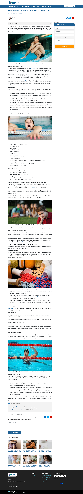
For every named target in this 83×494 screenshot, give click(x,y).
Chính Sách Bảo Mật (46, 475)
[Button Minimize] (50, 23)
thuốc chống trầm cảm (40, 296)
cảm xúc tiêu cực (22, 241)
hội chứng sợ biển (25, 80)
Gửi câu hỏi (64, 46)
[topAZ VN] (60, 484)
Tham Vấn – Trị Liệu (35, 6)
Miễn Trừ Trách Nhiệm (46, 481)
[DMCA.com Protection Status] (11, 491)
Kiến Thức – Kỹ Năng (24, 6)
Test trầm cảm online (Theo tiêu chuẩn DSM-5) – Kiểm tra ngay (45, 451)
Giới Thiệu (16, 6)
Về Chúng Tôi (33, 475)
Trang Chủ (10, 6)
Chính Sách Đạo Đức (46, 477)
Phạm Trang (14, 19)
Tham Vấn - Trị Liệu (17, 13)
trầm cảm (34, 187)
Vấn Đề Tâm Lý (24, 13)
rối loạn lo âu (33, 68)
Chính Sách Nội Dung (46, 479)
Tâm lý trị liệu (10, 308)
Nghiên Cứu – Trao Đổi (46, 6)
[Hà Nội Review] (56, 484)
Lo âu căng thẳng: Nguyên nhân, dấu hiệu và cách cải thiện (44, 467)
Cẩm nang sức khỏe (14, 2)
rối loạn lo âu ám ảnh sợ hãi (36, 97)
